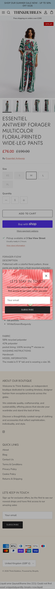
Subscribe (27, 309)
